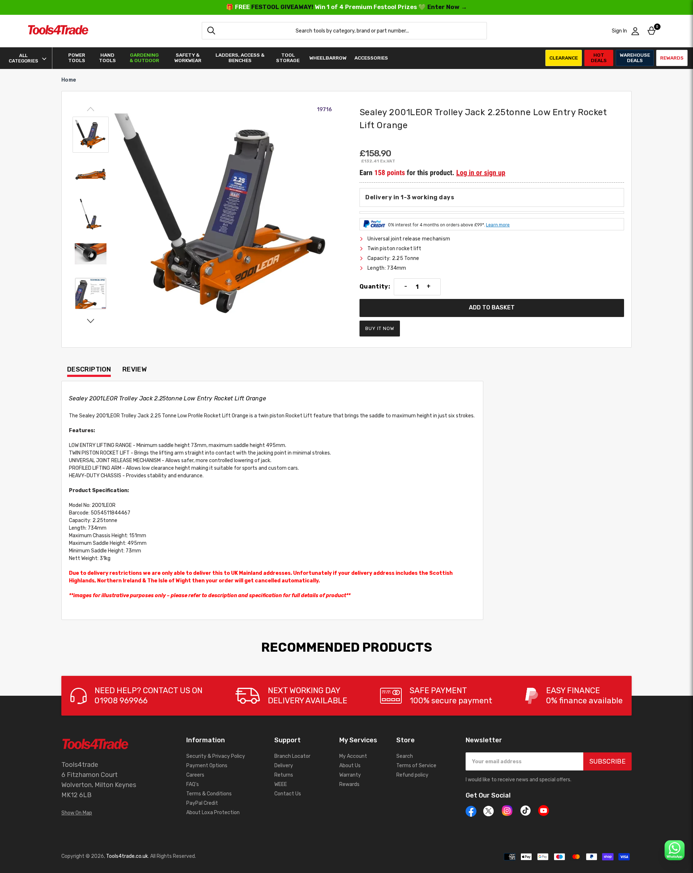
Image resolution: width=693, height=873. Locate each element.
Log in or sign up (480, 172)
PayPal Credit (202, 803)
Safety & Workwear (187, 57)
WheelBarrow (327, 58)
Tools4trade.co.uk (127, 856)
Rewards (672, 58)
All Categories (23, 58)
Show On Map (76, 813)
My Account (353, 756)
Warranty (350, 775)
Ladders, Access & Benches (240, 57)
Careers (195, 775)
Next (90, 320)
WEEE (280, 784)
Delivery (283, 766)
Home (68, 80)
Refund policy (412, 775)
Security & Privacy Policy (215, 756)
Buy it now (379, 328)
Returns (283, 775)
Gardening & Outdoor (144, 57)
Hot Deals (599, 57)
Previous (90, 109)
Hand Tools (107, 57)
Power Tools (76, 57)
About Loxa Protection (213, 812)
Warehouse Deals (635, 57)
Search (404, 756)
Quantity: (374, 286)
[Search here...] (211, 30)
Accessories (371, 58)
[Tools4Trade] (58, 31)
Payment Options (206, 766)
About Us (350, 766)
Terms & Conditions (209, 794)
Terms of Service (416, 766)
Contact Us (287, 794)
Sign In (619, 31)
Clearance (563, 58)
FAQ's (192, 784)
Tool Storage (288, 57)
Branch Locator (292, 756)
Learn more (498, 224)
